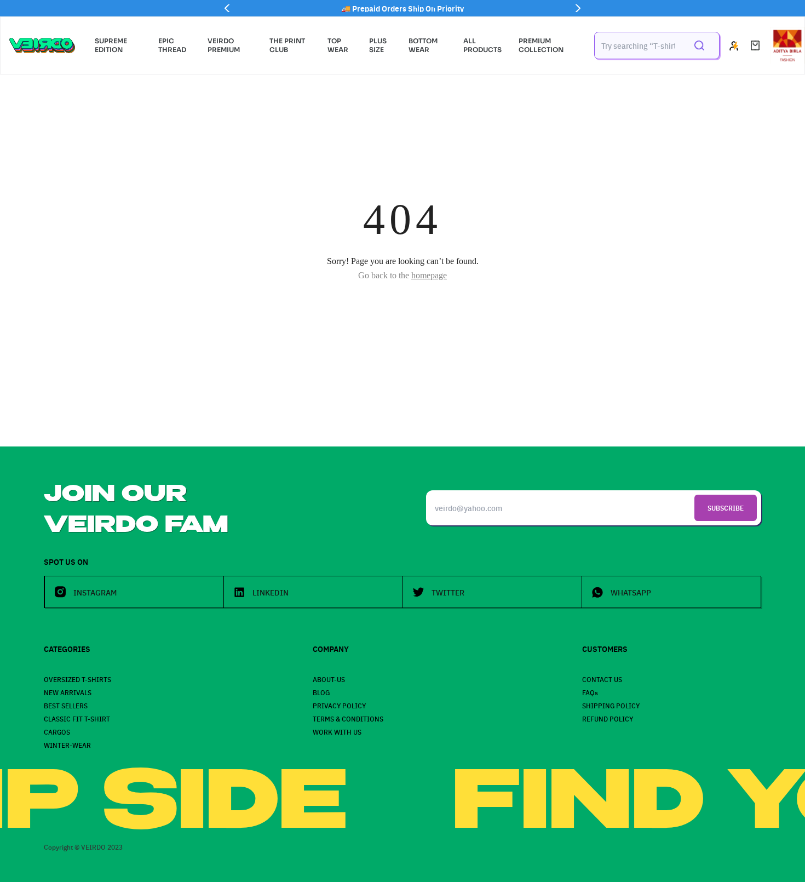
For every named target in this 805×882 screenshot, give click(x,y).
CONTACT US (602, 679)
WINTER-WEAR (67, 744)
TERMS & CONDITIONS (348, 718)
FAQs (590, 692)
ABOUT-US (329, 679)
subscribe (726, 507)
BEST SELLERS (66, 705)
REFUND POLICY (607, 718)
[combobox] (638, 45)
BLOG (321, 692)
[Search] (699, 45)
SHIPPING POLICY (611, 705)
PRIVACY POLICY (339, 705)
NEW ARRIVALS (67, 692)
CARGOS (57, 731)
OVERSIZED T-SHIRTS (77, 679)
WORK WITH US (337, 731)
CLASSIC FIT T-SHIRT (77, 718)
